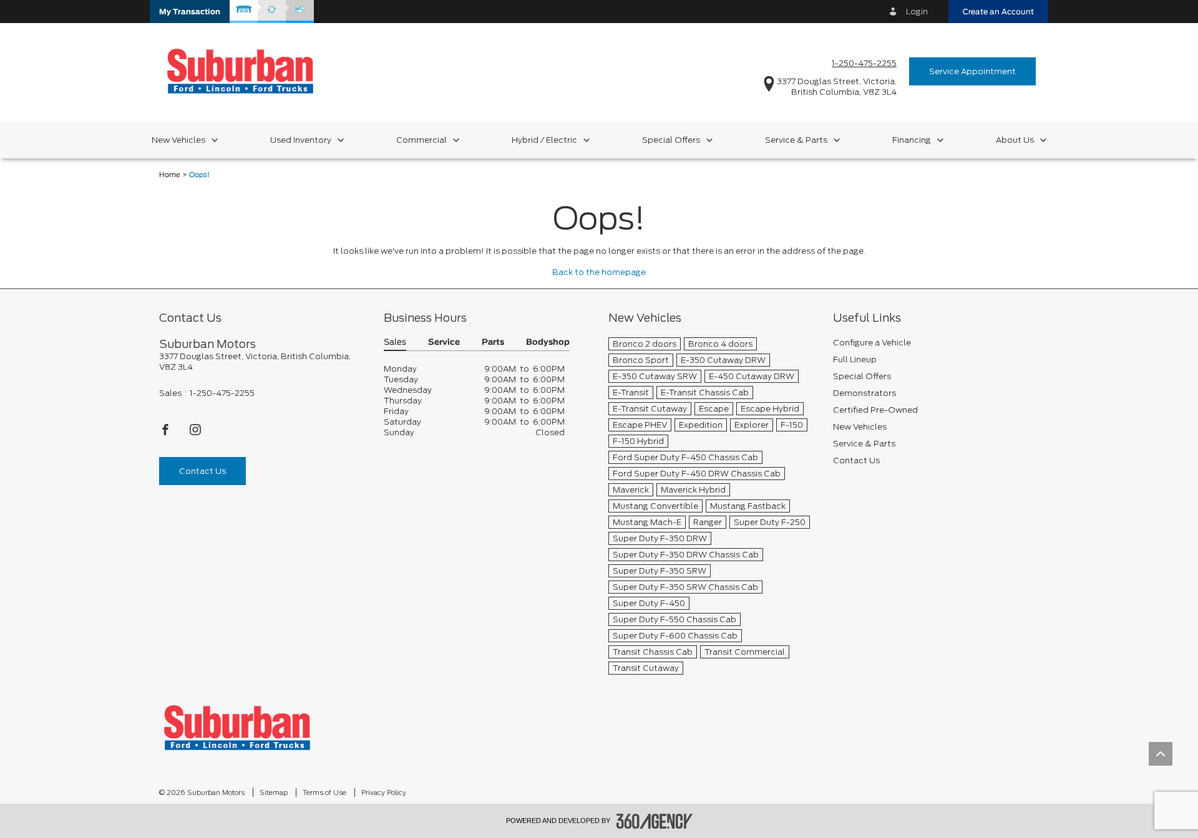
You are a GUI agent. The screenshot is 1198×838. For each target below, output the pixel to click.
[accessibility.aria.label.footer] (654, 821)
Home (169, 174)
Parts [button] (493, 343)
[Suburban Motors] (237, 727)
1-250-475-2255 (864, 63)
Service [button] (444, 343)
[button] (190, 11)
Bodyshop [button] (548, 343)
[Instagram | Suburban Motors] (195, 433)
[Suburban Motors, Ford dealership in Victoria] (240, 70)
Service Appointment (972, 71)
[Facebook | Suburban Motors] (166, 433)
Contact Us (202, 471)
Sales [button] (395, 343)
